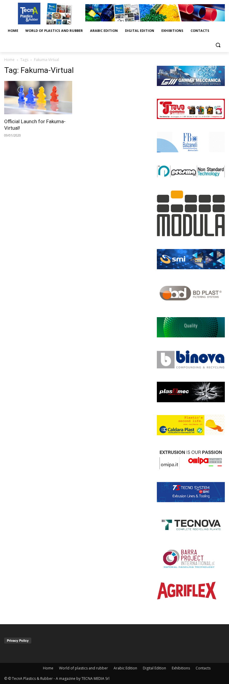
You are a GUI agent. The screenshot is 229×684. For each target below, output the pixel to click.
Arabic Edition (125, 668)
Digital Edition (154, 668)
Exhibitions (181, 668)
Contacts (203, 668)
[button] (218, 45)
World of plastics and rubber (83, 668)
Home (9, 59)
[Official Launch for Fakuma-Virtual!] (38, 98)
